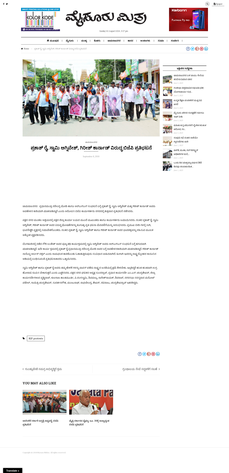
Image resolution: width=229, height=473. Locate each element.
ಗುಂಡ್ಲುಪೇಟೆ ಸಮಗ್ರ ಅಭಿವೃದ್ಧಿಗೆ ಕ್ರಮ (43, 369)
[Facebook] (3, 3)
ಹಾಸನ (130, 40)
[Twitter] (7, 3)
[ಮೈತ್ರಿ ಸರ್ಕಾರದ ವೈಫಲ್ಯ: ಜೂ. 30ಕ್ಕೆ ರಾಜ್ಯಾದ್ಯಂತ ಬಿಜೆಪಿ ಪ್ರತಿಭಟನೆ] (91, 413)
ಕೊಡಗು (97, 40)
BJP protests (36, 338)
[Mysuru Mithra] (106, 23)
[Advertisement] (91, 182)
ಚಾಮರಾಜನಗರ (114, 40)
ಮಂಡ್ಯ (84, 40)
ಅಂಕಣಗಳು (145, 40)
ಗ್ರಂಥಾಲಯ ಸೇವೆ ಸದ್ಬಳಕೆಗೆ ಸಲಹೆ (139, 369)
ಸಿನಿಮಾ (161, 40)
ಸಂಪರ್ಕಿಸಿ (175, 40)
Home (26, 48)
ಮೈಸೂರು (70, 40)
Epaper (219, 3)
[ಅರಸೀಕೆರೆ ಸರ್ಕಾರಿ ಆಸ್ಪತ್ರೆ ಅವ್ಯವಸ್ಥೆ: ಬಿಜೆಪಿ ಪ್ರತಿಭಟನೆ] (45, 413)
